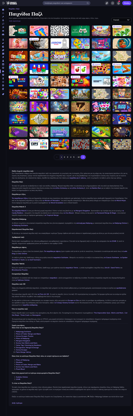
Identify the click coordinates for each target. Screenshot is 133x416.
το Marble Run (95, 188)
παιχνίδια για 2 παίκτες (77, 178)
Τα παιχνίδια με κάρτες (52, 251)
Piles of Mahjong (22, 338)
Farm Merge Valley (23, 352)
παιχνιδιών (53, 278)
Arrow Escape (21, 350)
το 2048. (113, 241)
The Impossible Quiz (102, 313)
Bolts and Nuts (117, 313)
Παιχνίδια (12, 9)
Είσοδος (127, 3)
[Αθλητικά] (3, 50)
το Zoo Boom (68, 213)
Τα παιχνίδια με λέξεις (20, 198)
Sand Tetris (115, 268)
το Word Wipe (120, 200)
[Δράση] (3, 57)
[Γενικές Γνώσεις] (3, 53)
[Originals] (3, 27)
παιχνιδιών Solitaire (60, 257)
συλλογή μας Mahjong (84, 223)
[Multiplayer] (3, 31)
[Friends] (107, 3)
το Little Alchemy (60, 188)
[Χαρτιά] (3, 89)
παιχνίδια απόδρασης (30, 305)
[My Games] (113, 3)
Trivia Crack (24, 315)
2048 (18, 379)
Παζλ (18, 9)
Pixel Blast (20, 369)
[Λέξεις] (3, 64)
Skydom (19, 362)
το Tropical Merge (52, 215)
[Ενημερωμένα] (3, 23)
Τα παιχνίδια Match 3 (20, 211)
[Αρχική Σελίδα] (3, 9)
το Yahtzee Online (22, 280)
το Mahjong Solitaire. (20, 225)
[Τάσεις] (3, 20)
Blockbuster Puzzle (20, 270)
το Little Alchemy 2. (78, 188)
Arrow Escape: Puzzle (24, 336)
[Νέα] (3, 16)
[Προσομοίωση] (3, 78)
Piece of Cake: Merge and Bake (28, 334)
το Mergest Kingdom (82, 211)
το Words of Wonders (51, 200)
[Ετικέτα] (3, 94)
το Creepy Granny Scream (64, 303)
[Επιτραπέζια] (3, 60)
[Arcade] (3, 39)
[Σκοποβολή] (3, 82)
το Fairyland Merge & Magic (105, 213)
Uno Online (22, 253)
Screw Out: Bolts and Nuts (26, 343)
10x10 (107, 268)
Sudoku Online (22, 377)
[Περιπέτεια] (3, 75)
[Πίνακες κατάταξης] (3, 34)
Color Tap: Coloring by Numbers (28, 345)
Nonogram (36, 315)
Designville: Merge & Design (27, 347)
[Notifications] (118, 3)
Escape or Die (73, 300)
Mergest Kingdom (23, 341)
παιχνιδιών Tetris (71, 268)
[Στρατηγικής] (3, 85)
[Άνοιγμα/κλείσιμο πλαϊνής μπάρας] (3, 3)
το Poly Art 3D (43, 294)
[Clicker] (3, 43)
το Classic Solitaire (111, 257)
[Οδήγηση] (3, 68)
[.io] (3, 46)
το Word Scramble (56, 203)
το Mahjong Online (120, 223)
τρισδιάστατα (121, 288)
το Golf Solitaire (34, 260)
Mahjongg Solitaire (23, 331)
